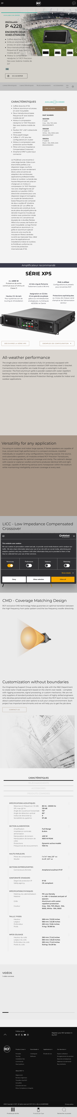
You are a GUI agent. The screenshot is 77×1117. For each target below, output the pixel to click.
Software (33, 1056)
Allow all (63, 579)
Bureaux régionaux (21, 1077)
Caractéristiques (10, 85)
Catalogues (33, 1053)
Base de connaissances (64, 1059)
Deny (14, 579)
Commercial (19, 1061)
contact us (14, 710)
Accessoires (58, 85)
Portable (18, 1053)
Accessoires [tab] (38, 788)
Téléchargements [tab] (38, 783)
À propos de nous (21, 1085)
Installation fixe (20, 1059)
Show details (66, 573)
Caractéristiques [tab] (38, 778)
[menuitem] (69, 1104)
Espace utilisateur (62, 1053)
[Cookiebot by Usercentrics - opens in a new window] (61, 536)
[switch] (29, 565)
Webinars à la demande (64, 1061)
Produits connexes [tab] (38, 793)
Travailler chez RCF (21, 1080)
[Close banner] (74, 536)
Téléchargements (44, 85)
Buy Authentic (61, 1064)
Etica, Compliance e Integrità (24, 1088)
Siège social (19, 1075)
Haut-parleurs (20, 1064)
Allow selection (38, 579)
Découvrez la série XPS (15, 343)
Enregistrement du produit (65, 1056)
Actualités (19, 1083)
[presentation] (39, 52)
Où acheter (17, 76)
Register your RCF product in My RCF (62, 1034)
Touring (18, 1056)
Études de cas (47, 1053)
